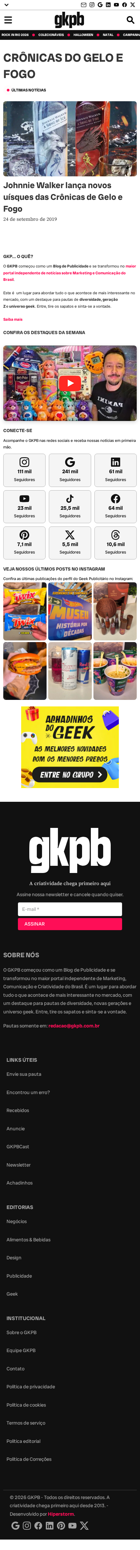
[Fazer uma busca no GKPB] (130, 20)
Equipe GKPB (21, 1350)
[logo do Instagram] (15, 1526)
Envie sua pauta (24, 1074)
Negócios (17, 1221)
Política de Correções (29, 1459)
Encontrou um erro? (28, 1092)
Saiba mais (12, 319)
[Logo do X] (84, 1526)
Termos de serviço (26, 1423)
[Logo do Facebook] (38, 1526)
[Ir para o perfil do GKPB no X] (133, 4)
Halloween (83, 35)
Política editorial (23, 1441)
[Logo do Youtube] (72, 1526)
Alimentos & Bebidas (28, 1239)
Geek (12, 1294)
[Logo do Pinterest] (61, 1526)
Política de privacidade (31, 1386)
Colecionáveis (51, 35)
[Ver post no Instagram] (25, 611)
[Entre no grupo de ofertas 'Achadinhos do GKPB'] (70, 747)
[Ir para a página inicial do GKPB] (69, 20)
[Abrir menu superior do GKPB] (6, 5)
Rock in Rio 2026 (15, 35)
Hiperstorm (61, 1514)
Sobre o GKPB (21, 1332)
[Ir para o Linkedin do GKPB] (108, 4)
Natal (108, 35)
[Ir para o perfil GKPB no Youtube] (116, 4)
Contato (15, 1368)
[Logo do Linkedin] (49, 1526)
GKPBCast (18, 1146)
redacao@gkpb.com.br (74, 1026)
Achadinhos (20, 1183)
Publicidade (19, 1276)
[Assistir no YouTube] (70, 383)
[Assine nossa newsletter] (84, 5)
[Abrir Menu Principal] (8, 20)
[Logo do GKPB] (70, 852)
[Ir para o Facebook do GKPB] (124, 4)
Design (14, 1257)
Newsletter (19, 1165)
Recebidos (18, 1110)
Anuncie (16, 1128)
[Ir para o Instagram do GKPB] (92, 4)
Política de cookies (26, 1405)
